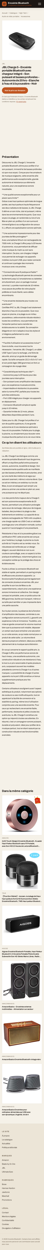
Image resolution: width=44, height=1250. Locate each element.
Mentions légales (9, 1216)
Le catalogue (7, 1140)
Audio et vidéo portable (10, 16)
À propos (6, 1136)
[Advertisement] (22, 130)
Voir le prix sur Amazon (15, 90)
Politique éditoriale (9, 1147)
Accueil (4, 13)
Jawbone (6, 1192)
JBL (3, 1168)
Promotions (7, 1200)
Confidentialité (8, 1220)
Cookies (5, 1224)
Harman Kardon (8, 1188)
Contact (5, 1213)
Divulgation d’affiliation (11, 1228)
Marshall (5, 1196)
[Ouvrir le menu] (39, 4)
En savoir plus (21, 102)
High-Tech (23, 13)
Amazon (5, 1160)
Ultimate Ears (7, 1172)
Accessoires (25, 16)
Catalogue (13, 13)
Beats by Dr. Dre (8, 1164)
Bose (4, 1184)
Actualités (6, 1144)
